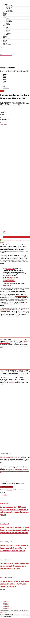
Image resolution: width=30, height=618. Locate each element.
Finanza (8, 8)
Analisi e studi (6, 39)
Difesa (4, 14)
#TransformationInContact (9, 279)
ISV (3, 471)
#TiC (17, 277)
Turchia (7, 34)
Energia (5, 13)
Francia (7, 18)
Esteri (4, 26)
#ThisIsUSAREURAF (11, 277)
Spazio (4, 36)
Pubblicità (5, 601)
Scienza (5, 40)
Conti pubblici (9, 6)
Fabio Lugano (3, 124)
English (5, 43)
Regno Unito (9, 21)
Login (22, 483)
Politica (5, 16)
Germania (8, 20)
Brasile (7, 31)
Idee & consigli (7, 44)
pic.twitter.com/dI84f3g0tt (9, 281)
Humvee (16, 469)
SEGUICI (2, 468)
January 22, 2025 (7, 285)
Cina (7, 29)
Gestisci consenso (7, 608)
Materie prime (9, 11)
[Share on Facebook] (16, 225)
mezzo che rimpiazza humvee (20, 471)
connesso (9, 490)
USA (7, 27)
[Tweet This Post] (16, 226)
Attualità (5, 37)
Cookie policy (6, 606)
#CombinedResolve (10, 269)
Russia (7, 23)
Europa (4, 17)
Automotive (9, 7)
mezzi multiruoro (8, 471)
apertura (12, 469)
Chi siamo (5, 603)
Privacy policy (6, 604)
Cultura (4, 41)
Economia (5, 4)
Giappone (8, 33)
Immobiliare (9, 10)
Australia (8, 30)
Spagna (8, 24)
